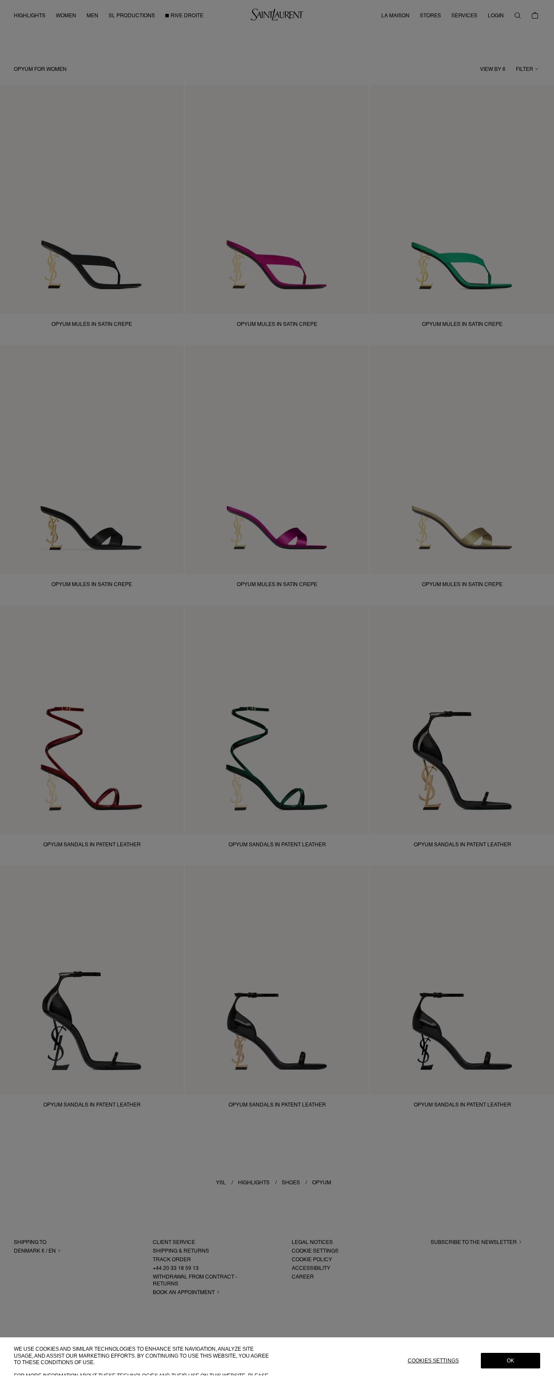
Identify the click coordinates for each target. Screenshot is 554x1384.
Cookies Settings (433, 1361)
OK (510, 1361)
